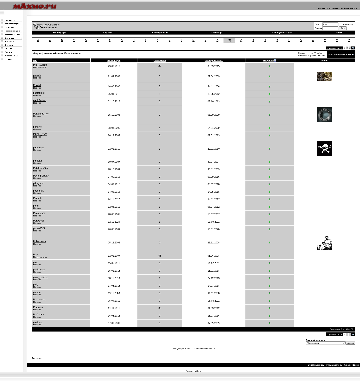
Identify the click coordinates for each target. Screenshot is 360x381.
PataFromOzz (40, 168)
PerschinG (39, 213)
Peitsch (37, 198)
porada (36, 292)
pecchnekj (38, 190)
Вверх (355, 365)
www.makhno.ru (334, 365)
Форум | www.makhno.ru (48, 25)
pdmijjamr (38, 183)
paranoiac (38, 147)
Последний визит (214, 60)
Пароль (318, 28)
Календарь (217, 32)
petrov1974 (39, 228)
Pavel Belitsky (41, 175)
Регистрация (59, 32)
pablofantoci (39, 100)
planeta (37, 75)
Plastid (37, 85)
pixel (35, 262)
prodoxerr (38, 322)
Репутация (268, 60)
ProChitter (38, 314)
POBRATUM (40, 65)
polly (35, 284)
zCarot (198, 371)
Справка (107, 32)
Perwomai (38, 220)
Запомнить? (348, 24)
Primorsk (38, 307)
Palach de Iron (41, 113)
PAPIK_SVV (40, 134)
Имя (317, 24)
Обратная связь (316, 365)
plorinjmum (39, 269)
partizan (37, 160)
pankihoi (37, 126)
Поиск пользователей (339, 54)
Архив (347, 365)
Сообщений (160, 60)
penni (36, 205)
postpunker (39, 92)
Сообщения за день (282, 32)
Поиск (339, 32)
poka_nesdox (40, 277)
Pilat (35, 254)
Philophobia (39, 241)
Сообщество (158, 32)
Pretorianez (39, 299)
